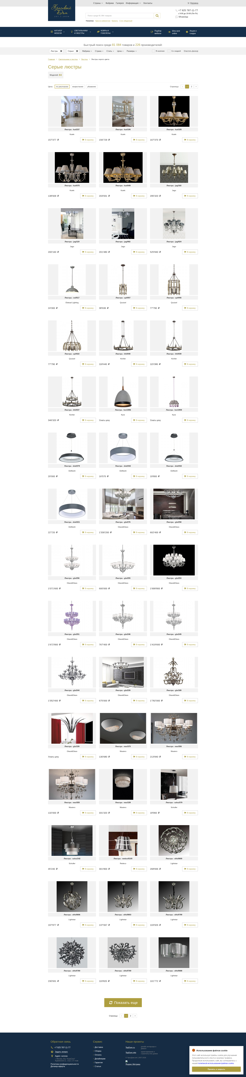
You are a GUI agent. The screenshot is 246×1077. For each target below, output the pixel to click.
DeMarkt (72, 471)
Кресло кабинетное (102, 21)
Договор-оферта (58, 1066)
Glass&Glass (123, 527)
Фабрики (110, 3)
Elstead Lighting (72, 303)
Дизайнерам (100, 1059)
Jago (174, 190)
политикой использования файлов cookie (216, 1063)
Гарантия (99, 1062)
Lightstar (174, 863)
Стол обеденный (125, 21)
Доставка (99, 1047)
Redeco (123, 863)
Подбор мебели (158, 32)
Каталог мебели (58, 32)
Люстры (84, 59)
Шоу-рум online (176, 32)
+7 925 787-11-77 (188, 10)
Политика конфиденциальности (65, 1064)
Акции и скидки (193, 32)
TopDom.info (131, 1053)
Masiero (123, 751)
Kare (123, 415)
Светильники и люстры (81, 32)
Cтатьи (98, 1066)
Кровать (115, 21)
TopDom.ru (130, 1047)
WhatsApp (183, 17)
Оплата (98, 1055)
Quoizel (123, 303)
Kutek (72, 134)
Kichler (123, 359)
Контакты (148, 3)
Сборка (98, 1051)
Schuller (174, 807)
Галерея (120, 3)
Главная (51, 59)
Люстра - (72, 129)
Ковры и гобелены (105, 32)
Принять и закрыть (216, 1069)
